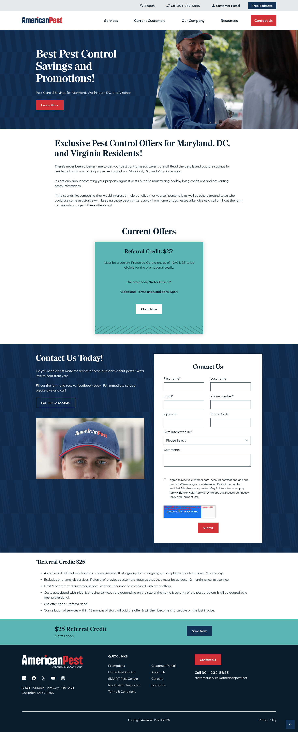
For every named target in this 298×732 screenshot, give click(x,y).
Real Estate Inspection (124, 685)
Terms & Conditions (122, 691)
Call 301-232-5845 (185, 5)
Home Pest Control (122, 672)
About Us (158, 672)
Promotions (116, 665)
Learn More (49, 105)
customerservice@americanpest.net (221, 678)
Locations (158, 685)
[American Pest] (42, 20)
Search (150, 5)
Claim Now (149, 309)
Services (111, 20)
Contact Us (263, 20)
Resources (229, 20)
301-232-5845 (215, 672)
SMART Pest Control (123, 678)
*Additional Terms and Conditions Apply (149, 291)
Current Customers (149, 20)
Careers (157, 678)
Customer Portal (228, 5)
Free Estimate (262, 5)
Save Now (199, 631)
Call (198, 672)
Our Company (193, 20)
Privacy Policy (267, 720)
